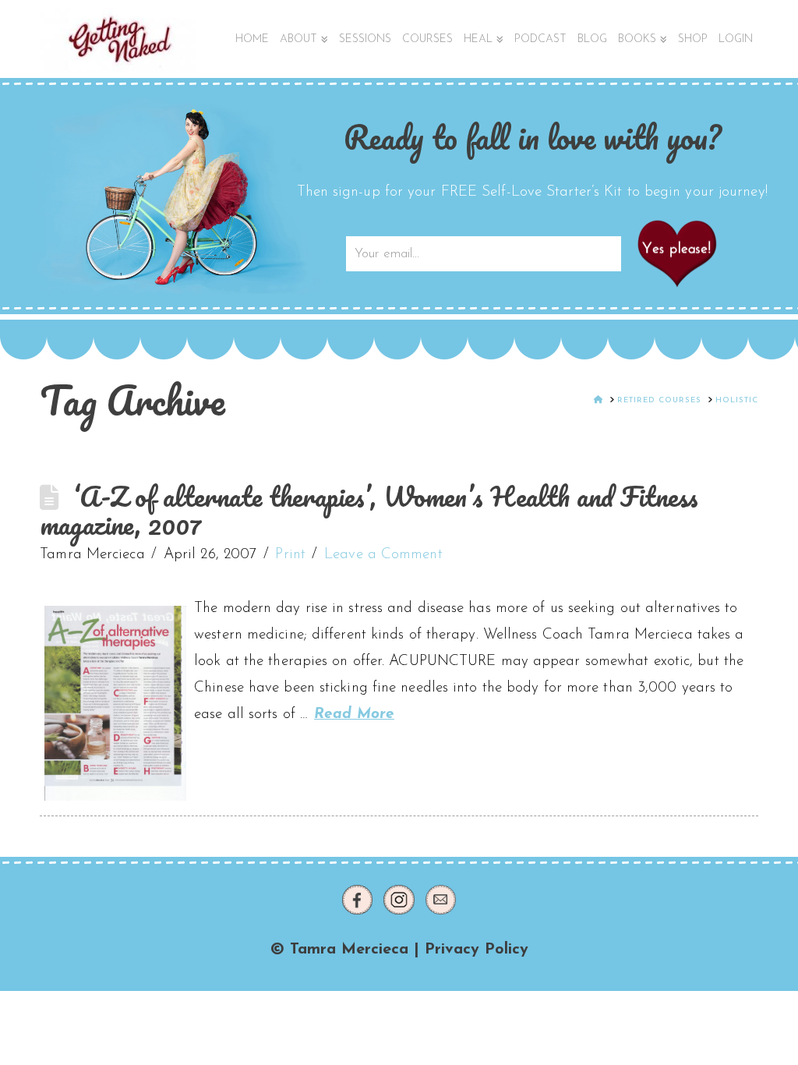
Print (290, 554)
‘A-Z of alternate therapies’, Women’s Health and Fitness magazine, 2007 (369, 510)
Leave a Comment (383, 554)
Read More (354, 714)
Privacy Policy (476, 949)
